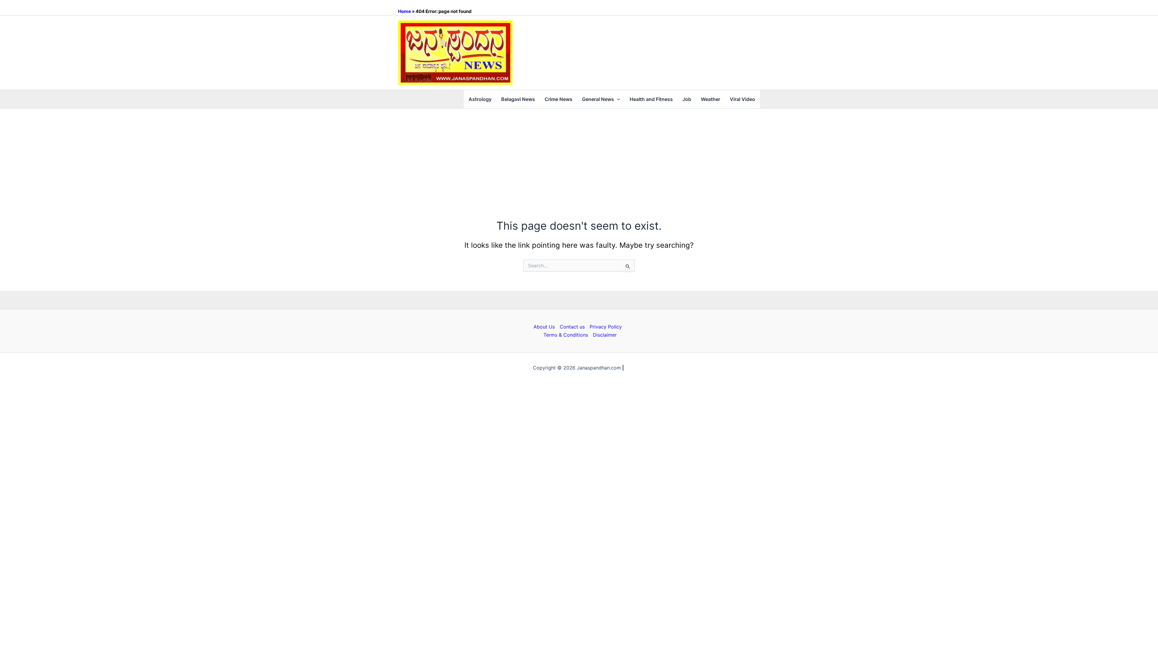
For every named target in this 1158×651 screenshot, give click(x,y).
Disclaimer (605, 335)
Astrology (480, 99)
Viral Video (742, 99)
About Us (544, 327)
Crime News (558, 99)
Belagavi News (518, 99)
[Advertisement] (579, 154)
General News (598, 99)
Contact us (572, 327)
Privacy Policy (606, 327)
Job (686, 99)
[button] (617, 99)
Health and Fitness (651, 99)
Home (404, 11)
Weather (710, 99)
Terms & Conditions (565, 335)
